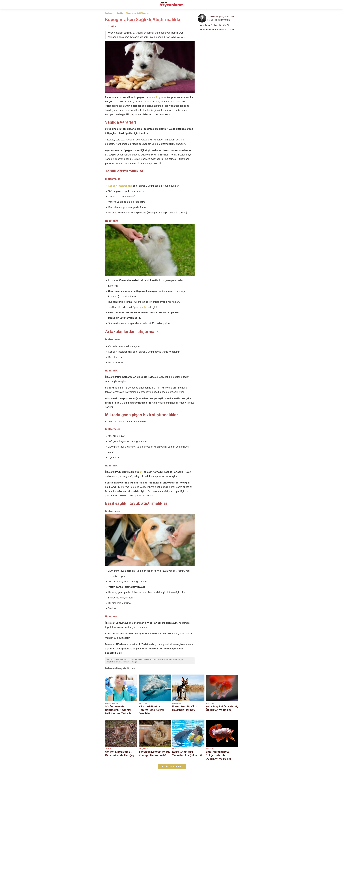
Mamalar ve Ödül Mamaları (137, 13)
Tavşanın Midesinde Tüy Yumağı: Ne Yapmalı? (154, 753)
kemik (143, 307)
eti (141, 471)
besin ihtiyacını (157, 97)
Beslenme (109, 13)
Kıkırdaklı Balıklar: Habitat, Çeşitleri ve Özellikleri (152, 710)
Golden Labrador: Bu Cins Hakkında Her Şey (119, 753)
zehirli (182, 139)
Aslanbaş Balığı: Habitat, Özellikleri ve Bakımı (222, 708)
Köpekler (120, 13)
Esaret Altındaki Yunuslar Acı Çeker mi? (187, 753)
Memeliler (177, 749)
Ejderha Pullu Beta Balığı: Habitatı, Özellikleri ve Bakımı (219, 755)
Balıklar (143, 704)
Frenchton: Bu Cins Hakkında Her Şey (184, 708)
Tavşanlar (144, 749)
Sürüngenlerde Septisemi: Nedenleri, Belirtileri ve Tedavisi (119, 710)
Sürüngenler (111, 704)
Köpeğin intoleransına (120, 185)
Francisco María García (218, 20)
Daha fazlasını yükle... (171, 766)
